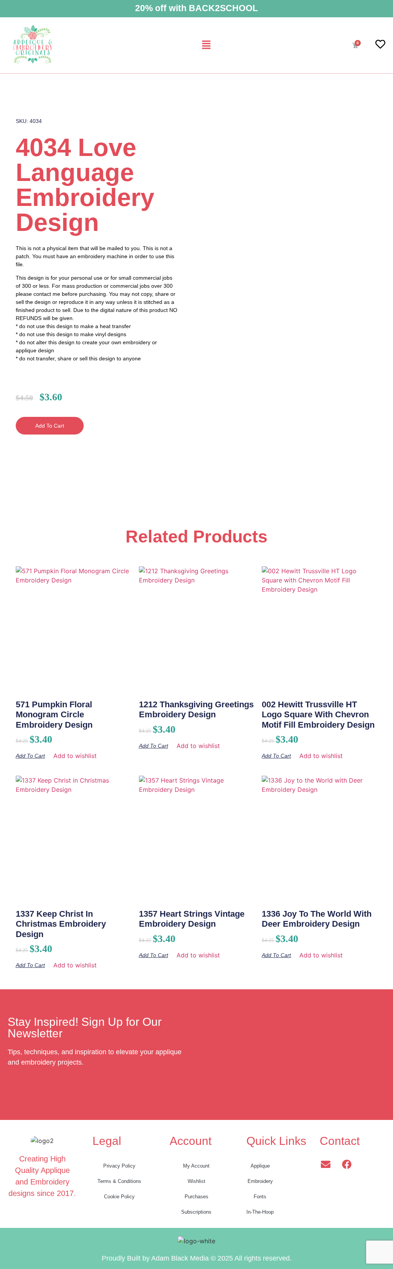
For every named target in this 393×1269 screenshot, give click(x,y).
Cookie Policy (119, 1196)
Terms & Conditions (119, 1181)
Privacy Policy (119, 1166)
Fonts (260, 1196)
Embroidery (260, 1181)
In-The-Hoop (260, 1212)
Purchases (196, 1196)
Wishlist (196, 1181)
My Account (196, 1166)
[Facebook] (346, 1164)
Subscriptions (196, 1212)
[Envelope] (325, 1164)
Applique (260, 1166)
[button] (206, 45)
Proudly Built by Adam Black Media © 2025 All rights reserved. (197, 1258)
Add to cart (49, 426)
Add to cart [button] (30, 755)
